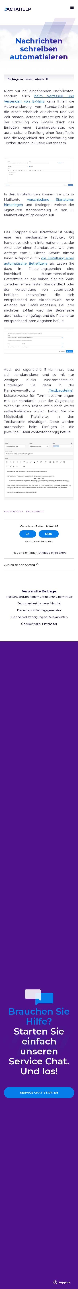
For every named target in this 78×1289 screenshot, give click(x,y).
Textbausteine (60, 390)
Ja (28, 534)
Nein (48, 534)
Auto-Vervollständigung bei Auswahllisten (39, 617)
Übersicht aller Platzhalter (39, 624)
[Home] (17, 9)
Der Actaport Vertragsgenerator (39, 610)
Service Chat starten (39, 1092)
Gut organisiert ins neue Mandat (39, 603)
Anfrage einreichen (52, 552)
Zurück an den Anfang (20, 565)
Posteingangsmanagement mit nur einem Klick (39, 596)
